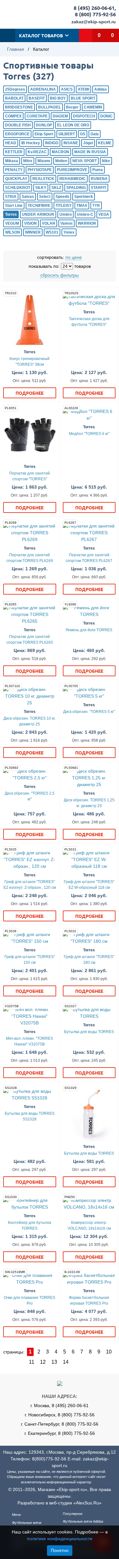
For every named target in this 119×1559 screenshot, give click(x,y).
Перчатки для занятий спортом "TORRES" (29, 476)
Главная (15, 49)
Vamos (66, 223)
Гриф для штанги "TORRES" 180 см (89, 960)
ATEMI (83, 89)
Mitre (27, 161)
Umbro (65, 214)
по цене (73, 257)
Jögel (88, 143)
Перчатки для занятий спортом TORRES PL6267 (89, 558)
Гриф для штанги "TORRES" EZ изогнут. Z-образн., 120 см (29, 885)
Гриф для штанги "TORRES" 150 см (29, 960)
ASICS (67, 89)
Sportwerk (83, 196)
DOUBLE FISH (18, 125)
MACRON (60, 152)
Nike (106, 161)
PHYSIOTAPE (40, 170)
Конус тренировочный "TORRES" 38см (30, 361)
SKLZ (56, 187)
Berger (72, 107)
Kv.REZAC (37, 152)
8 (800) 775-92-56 (95, 14)
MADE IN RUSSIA (90, 152)
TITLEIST (63, 205)
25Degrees (15, 89)
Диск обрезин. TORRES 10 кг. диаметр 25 (29, 721)
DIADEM (60, 116)
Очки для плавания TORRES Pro (29, 1300)
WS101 (52, 232)
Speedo (62, 196)
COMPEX (13, 116)
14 (66, 1362)
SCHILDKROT (17, 187)
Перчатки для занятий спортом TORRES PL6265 (29, 639)
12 (43, 1362)
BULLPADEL (49, 107)
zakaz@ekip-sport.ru (93, 21)
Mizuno (43, 161)
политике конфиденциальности (59, 1538)
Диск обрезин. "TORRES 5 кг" (89, 711)
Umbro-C (85, 214)
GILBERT (66, 134)
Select (44, 196)
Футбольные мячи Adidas (83, 1521)
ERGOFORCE (17, 134)
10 (109, 1351)
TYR (96, 205)
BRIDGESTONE (19, 107)
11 (31, 1362)
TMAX (81, 205)
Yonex (69, 232)
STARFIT (98, 187)
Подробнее (29, 393)
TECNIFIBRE (39, 205)
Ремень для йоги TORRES (89, 630)
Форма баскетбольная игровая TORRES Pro (89, 1300)
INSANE (70, 143)
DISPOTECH (84, 116)
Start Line (14, 205)
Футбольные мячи (26, 1523)
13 (54, 1362)
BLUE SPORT (83, 98)
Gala (94, 134)
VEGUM (12, 223)
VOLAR (48, 223)
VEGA (103, 214)
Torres (11, 214)
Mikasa (11, 161)
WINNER (33, 232)
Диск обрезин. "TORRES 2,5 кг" (30, 796)
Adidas (100, 89)
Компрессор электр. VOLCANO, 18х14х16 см (89, 1225)
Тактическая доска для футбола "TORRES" (89, 322)
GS (82, 134)
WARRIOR (87, 223)
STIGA (11, 196)
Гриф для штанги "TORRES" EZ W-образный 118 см (89, 885)
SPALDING (76, 187)
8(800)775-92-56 (49, 1458)
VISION (30, 223)
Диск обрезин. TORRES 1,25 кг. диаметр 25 (89, 803)
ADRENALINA (43, 89)
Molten (61, 161)
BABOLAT (14, 98)
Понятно (60, 1550)
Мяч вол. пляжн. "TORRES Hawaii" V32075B (29, 1041)
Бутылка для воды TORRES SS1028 (30, 1116)
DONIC (106, 116)
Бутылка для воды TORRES (89, 1032)
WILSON (12, 232)
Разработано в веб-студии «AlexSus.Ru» (59, 1502)
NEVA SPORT (84, 161)
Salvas (28, 196)
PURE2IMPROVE (72, 170)
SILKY (40, 187)
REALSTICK (43, 178)
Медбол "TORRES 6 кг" (89, 433)
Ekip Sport (44, 134)
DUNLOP (44, 125)
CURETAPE (37, 116)
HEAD (10, 143)
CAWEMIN (93, 107)
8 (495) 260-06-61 (94, 7)
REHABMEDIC (72, 178)
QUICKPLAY (16, 178)
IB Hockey (30, 143)
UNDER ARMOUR (38, 214)
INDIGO (51, 143)
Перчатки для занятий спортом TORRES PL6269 (29, 558)
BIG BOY (58, 98)
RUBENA (99, 178)
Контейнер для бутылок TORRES (29, 1225)
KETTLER (14, 152)
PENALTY (14, 170)
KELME (104, 143)
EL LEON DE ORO (73, 125)
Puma (97, 170)
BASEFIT (37, 98)
